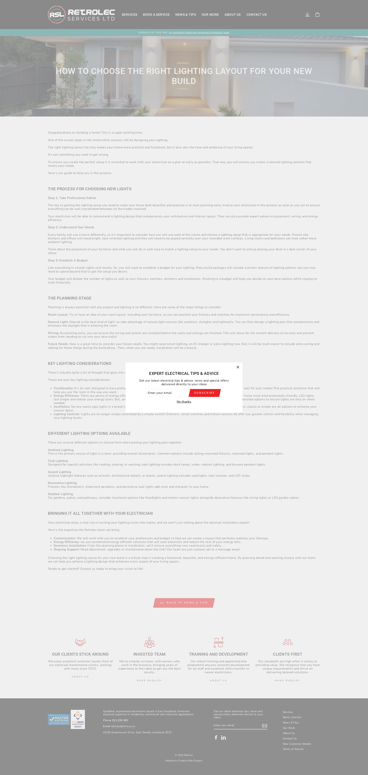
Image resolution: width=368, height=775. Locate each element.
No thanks (184, 402)
